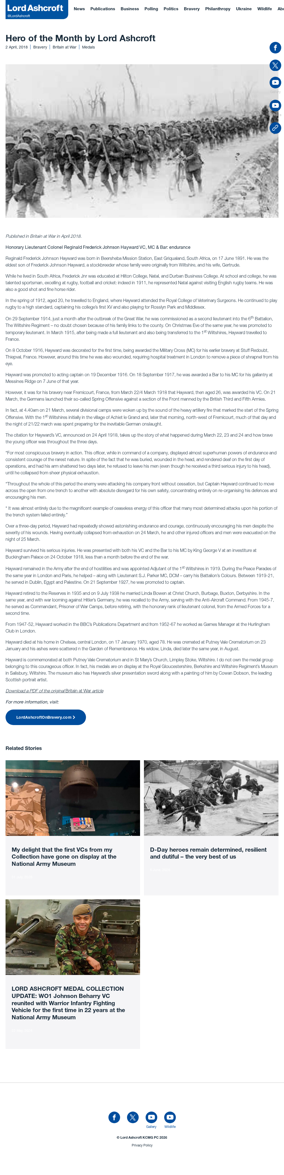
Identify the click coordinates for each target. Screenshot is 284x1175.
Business (130, 9)
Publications (102, 9)
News (79, 9)
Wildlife (264, 9)
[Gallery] (151, 1118)
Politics (171, 9)
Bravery (192, 9)
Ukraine (244, 9)
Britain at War (54, 690)
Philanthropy (217, 9)
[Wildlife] (170, 1118)
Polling (151, 9)
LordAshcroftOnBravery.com (44, 718)
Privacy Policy (142, 1145)
